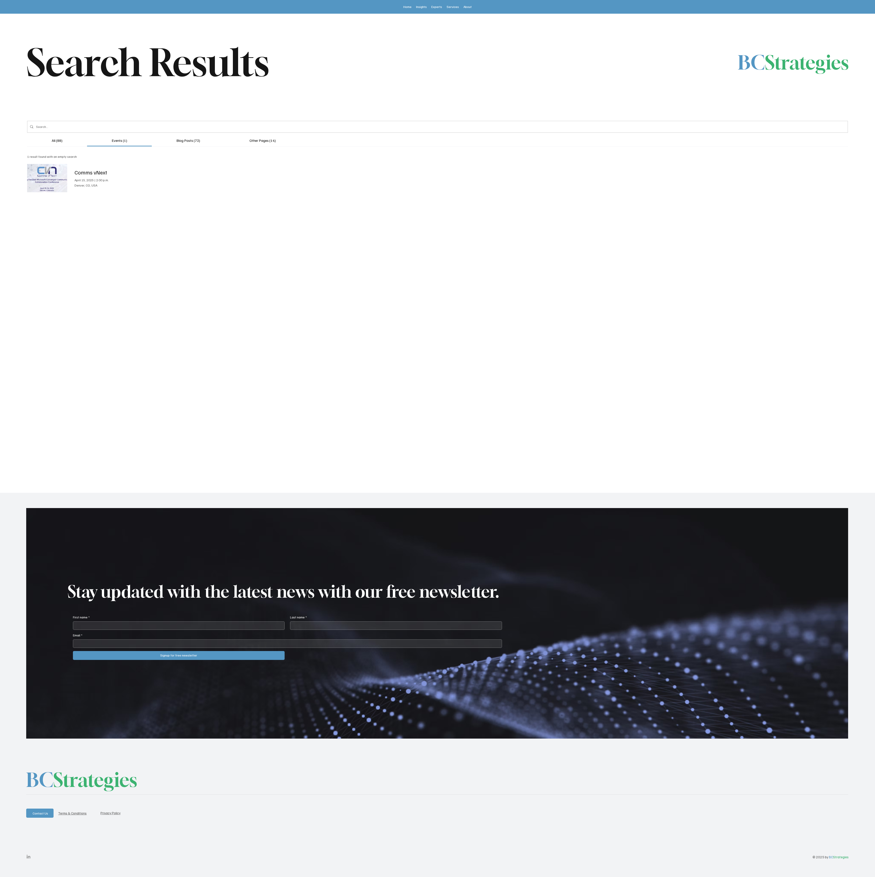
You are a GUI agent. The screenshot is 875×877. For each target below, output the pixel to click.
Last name (298, 617)
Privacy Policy (110, 813)
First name (81, 617)
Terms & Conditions (72, 813)
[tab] (57, 140)
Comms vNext (91, 172)
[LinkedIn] (28, 857)
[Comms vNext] (47, 178)
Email (77, 635)
